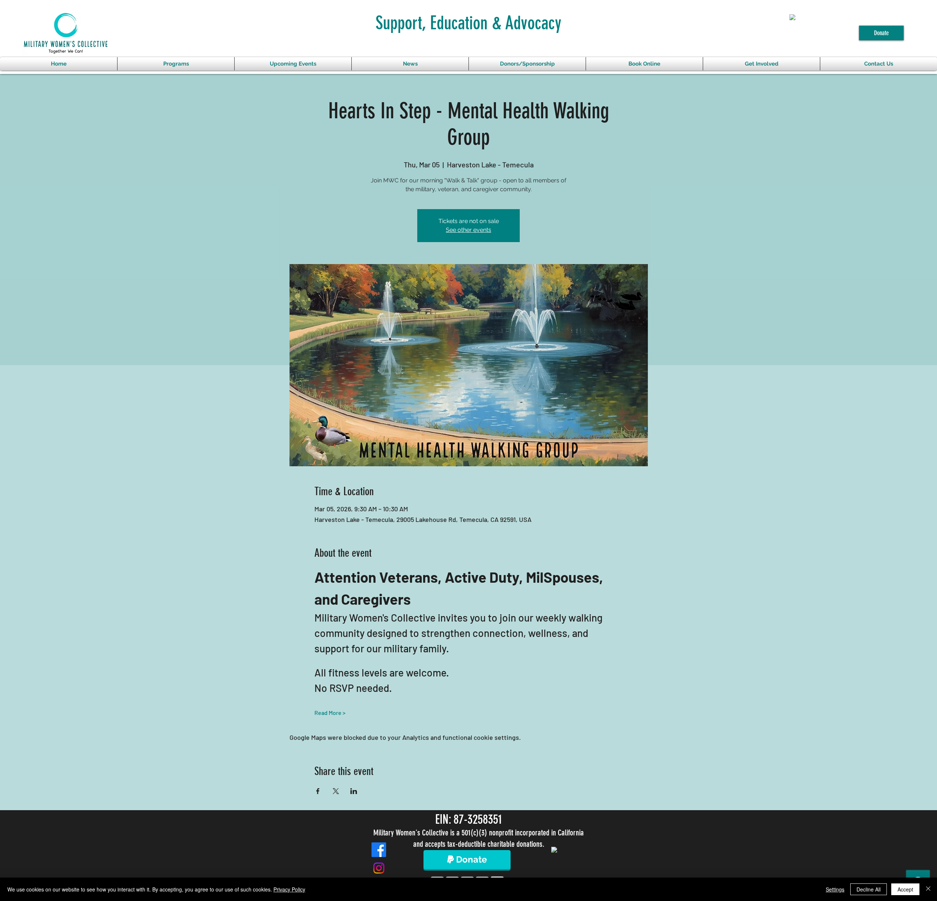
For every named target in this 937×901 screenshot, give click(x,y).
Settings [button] (835, 889)
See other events (468, 229)
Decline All (868, 889)
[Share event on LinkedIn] (353, 791)
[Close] (928, 889)
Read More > (330, 712)
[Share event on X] (335, 791)
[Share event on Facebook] (317, 791)
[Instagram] (379, 868)
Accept (905, 889)
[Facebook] (379, 849)
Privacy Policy (289, 889)
